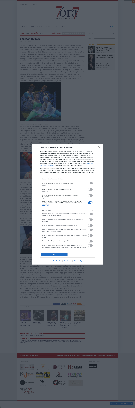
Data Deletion (57, 261)
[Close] (99, 147)
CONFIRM (54, 254)
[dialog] (67, 204)
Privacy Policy (78, 261)
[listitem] (67, 179)
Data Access (67, 261)
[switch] (90, 183)
